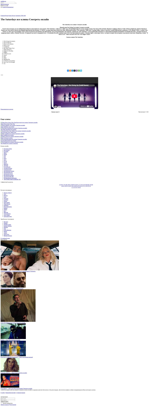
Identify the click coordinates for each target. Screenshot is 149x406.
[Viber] (77, 71)
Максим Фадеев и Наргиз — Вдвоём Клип (12, 288)
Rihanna (6, 227)
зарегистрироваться (8, 7)
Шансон (6, 164)
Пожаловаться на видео (7, 109)
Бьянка (5, 208)
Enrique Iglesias (8, 226)
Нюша (5, 201)
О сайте (3, 392)
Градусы (6, 198)
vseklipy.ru (3, 1)
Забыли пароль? (5, 404)
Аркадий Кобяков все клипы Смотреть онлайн (13, 322)
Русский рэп (7, 167)
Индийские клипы (9, 175)
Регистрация (12, 404)
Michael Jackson (8, 235)
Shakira (5, 223)
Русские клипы (8, 148)
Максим (6, 212)
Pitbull (5, 231)
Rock (5, 158)
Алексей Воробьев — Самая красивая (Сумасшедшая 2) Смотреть (18, 271)
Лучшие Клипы (8, 168)
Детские (6, 165)
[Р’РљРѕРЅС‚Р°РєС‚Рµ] (68, 71)
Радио (6, 15)
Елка (5, 197)
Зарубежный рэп (8, 172)
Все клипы (6, 150)
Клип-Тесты (12, 15)
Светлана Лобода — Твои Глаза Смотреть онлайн (14, 373)
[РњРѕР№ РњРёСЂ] (72, 71)
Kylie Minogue (7, 230)
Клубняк (6, 151)
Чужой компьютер (7, 403)
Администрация (20, 392)
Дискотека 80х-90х (9, 176)
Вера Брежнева (8, 206)
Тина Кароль (7, 213)
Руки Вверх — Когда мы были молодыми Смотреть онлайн (16, 388)
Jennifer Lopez (7, 224)
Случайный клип (5, 238)
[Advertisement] (74, 12)
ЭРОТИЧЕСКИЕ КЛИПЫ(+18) (12, 179)
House (5, 154)
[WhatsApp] (79, 71)
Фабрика (6, 205)
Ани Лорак (7, 215)
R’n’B (5, 161)
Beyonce (6, 221)
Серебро (6, 199)
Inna (5, 228)
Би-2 (5, 211)
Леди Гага (6, 234)
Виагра (6, 195)
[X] (74, 71)
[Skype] (81, 71)
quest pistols (7, 202)
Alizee (5, 233)
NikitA (5, 209)
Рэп (5, 157)
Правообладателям (11, 392)
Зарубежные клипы (9, 171)
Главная (3, 15)
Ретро (5, 162)
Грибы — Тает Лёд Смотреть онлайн (10, 340)
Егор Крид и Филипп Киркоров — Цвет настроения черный (17, 357)
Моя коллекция (5, 4)
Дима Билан (7, 204)
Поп (5, 155)
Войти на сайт (4, 401)
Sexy (5, 160)
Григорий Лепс (8, 216)
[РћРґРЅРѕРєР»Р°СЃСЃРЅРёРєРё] (70, 71)
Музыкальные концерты (10, 178)
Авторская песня (8, 174)
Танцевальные (7, 169)
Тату (5, 194)
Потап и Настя (7, 192)
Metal (5, 153)
